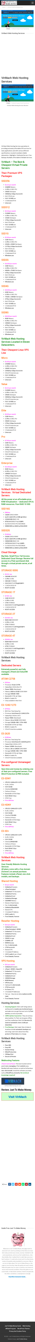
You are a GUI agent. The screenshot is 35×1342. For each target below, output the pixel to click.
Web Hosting (26, 1326)
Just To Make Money (22, 1339)
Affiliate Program (10, 1328)
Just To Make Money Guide (13, 1326)
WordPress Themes (23, 1328)
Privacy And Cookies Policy (17, 1331)
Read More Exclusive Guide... (17, 1277)
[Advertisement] (17, 56)
